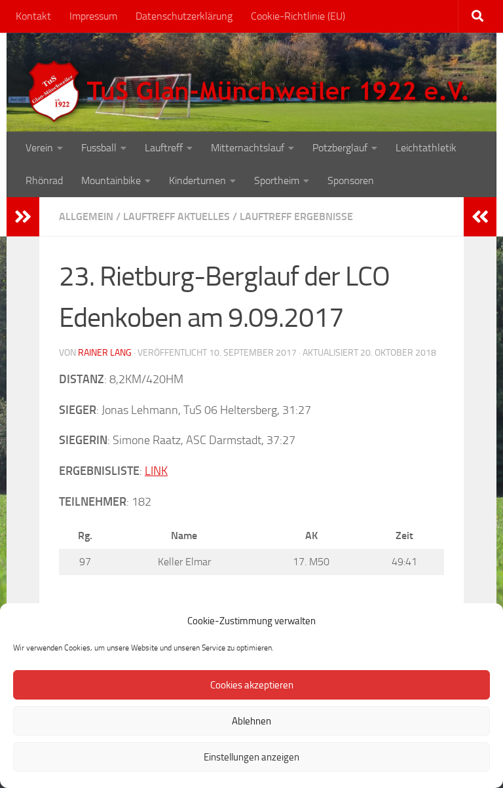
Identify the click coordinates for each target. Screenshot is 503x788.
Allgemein (86, 216)
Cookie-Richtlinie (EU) (298, 16)
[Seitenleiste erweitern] (23, 216)
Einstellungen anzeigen (251, 757)
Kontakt (33, 16)
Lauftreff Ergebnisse (296, 216)
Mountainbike (111, 180)
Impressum (93, 16)
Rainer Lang (105, 352)
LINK (156, 471)
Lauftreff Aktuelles (176, 216)
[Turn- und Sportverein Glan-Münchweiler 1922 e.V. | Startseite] (251, 91)
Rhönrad (44, 180)
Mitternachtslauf (247, 147)
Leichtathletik (426, 147)
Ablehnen (251, 721)
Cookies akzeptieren (251, 685)
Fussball (99, 147)
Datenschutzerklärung (184, 16)
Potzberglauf (339, 147)
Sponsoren (350, 180)
